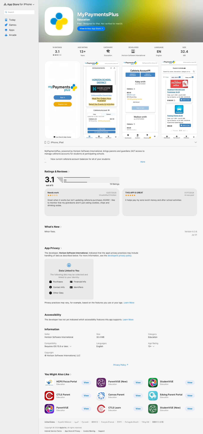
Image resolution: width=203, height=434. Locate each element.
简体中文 (95, 422)
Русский (85, 422)
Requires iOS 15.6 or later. (57, 346)
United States (50, 422)
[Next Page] (200, 202)
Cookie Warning (89, 431)
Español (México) (64, 422)
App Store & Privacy (72, 431)
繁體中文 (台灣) (158, 422)
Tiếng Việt (145, 422)
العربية (76, 422)
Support (101, 431)
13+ (150, 346)
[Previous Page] (42, 202)
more (142, 162)
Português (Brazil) (132, 422)
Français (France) (107, 422)
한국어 (119, 422)
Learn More (129, 302)
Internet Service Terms (53, 431)
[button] (19, 20)
